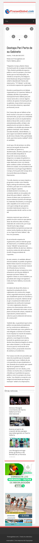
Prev (7, 29)
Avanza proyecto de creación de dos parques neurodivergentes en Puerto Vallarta (19, 432)
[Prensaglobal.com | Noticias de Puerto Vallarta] (19, 13)
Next (31, 29)
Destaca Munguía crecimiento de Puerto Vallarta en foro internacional (17, 411)
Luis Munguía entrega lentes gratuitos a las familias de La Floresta (17, 452)
